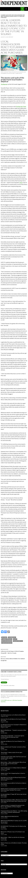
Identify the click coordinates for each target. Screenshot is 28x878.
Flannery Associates (6, 15)
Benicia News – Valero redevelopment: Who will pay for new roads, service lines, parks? (13, 763)
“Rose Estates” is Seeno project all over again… (12, 752)
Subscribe (4, 682)
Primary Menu (26, 9)
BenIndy (11, 37)
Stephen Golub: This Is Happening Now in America (13, 773)
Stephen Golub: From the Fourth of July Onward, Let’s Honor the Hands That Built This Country (14, 789)
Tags (2, 860)
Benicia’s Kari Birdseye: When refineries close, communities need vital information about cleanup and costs (14, 800)
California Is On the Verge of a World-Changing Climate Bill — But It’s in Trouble (12, 651)
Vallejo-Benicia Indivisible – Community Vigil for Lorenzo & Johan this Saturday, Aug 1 (12, 736)
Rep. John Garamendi (17, 15)
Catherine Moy (12, 637)
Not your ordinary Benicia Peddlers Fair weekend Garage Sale (13, 658)
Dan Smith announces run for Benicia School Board (13, 715)
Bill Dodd (4, 637)
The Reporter (4, 84)
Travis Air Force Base (7, 642)
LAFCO (15, 639)
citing (20, 182)
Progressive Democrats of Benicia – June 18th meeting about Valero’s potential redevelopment (14, 811)
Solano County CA (14, 16)
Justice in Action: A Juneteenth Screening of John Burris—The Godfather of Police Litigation (12, 806)
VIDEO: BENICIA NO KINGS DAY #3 (10, 816)
